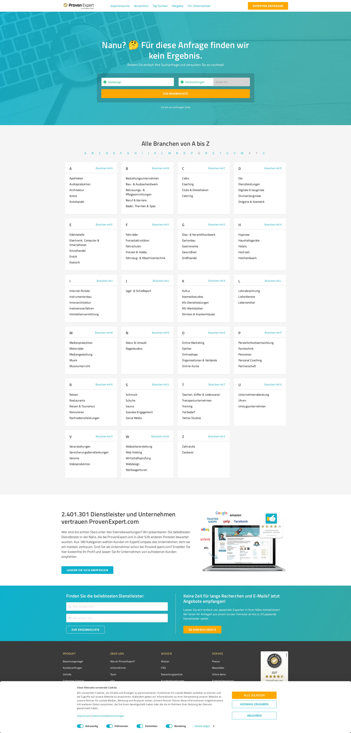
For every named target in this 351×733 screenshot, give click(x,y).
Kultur (186, 291)
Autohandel (76, 202)
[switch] (109, 726)
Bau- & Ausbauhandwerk (142, 184)
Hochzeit (244, 252)
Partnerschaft (247, 366)
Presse (216, 661)
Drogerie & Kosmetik (251, 202)
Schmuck (131, 395)
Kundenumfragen (72, 667)
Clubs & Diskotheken (195, 190)
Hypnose (243, 235)
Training (187, 406)
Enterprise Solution (73, 680)
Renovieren (76, 412)
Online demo (219, 674)
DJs (240, 178)
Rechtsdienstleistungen (84, 418)
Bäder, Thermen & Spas (140, 206)
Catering (187, 196)
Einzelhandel (77, 251)
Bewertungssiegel (73, 661)
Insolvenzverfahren (81, 308)
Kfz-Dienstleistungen (195, 302)
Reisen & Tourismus (82, 406)
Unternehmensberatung (253, 395)
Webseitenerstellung (139, 446)
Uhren (242, 400)
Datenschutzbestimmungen (108, 716)
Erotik (73, 256)
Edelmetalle (76, 235)
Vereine (74, 458)
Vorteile (67, 674)
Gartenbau (188, 240)
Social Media (134, 418)
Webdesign (132, 464)
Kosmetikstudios (192, 297)
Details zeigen (202, 726)
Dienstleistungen (249, 184)
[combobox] (137, 82)
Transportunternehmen (197, 400)
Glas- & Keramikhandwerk (198, 235)
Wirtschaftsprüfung (138, 458)
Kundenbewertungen (172, 680)
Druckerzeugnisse (249, 196)
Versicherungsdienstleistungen (89, 452)
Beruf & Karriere (136, 200)
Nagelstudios (134, 348)
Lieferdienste (246, 297)
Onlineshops (190, 354)
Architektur (76, 190)
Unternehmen (118, 667)
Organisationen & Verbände (199, 360)
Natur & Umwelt (136, 343)
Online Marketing (193, 343)
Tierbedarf (188, 412)
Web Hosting (134, 452)
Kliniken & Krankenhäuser (198, 314)
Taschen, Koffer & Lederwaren (201, 395)
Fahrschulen (133, 246)
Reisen (73, 395)
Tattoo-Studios (191, 418)
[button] (120, 6)
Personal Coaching (250, 360)
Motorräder (76, 348)
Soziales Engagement (139, 412)
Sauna (130, 406)
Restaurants (77, 400)
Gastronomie (190, 246)
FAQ (163, 667)
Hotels (242, 246)
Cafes (185, 178)
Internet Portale (79, 291)
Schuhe (130, 400)
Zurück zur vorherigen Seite (175, 107)
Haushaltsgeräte (248, 240)
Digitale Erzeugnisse (251, 190)
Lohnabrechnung (249, 291)
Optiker (187, 348)
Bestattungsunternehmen (142, 178)
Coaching (188, 184)
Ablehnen (254, 715)
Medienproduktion (81, 343)
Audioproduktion (79, 184)
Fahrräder (132, 235)
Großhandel (189, 258)
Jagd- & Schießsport (138, 291)
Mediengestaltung (80, 354)
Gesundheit (189, 252)
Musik (73, 360)
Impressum (83, 716)
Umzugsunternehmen (252, 406)
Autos (73, 196)
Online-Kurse (190, 366)
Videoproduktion (79, 464)
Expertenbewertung (223, 680)
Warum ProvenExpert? (122, 661)
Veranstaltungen (79, 446)
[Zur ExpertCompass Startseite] (86, 6)
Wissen (165, 661)
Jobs (112, 680)
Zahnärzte (188, 446)
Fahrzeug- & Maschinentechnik (145, 258)
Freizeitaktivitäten (137, 240)
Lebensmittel (246, 302)
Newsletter (218, 667)
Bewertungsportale (171, 674)
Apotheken (76, 178)
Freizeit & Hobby (136, 252)
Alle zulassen (254, 695)
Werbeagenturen (136, 470)
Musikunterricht (79, 366)
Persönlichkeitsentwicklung (255, 343)
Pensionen (245, 354)
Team (113, 674)
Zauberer (188, 452)
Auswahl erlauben (254, 704)
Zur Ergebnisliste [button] (175, 94)
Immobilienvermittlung (84, 314)
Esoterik (74, 262)
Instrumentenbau (80, 297)
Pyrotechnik (246, 348)
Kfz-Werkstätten (192, 308)
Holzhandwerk (247, 258)
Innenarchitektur (80, 302)
